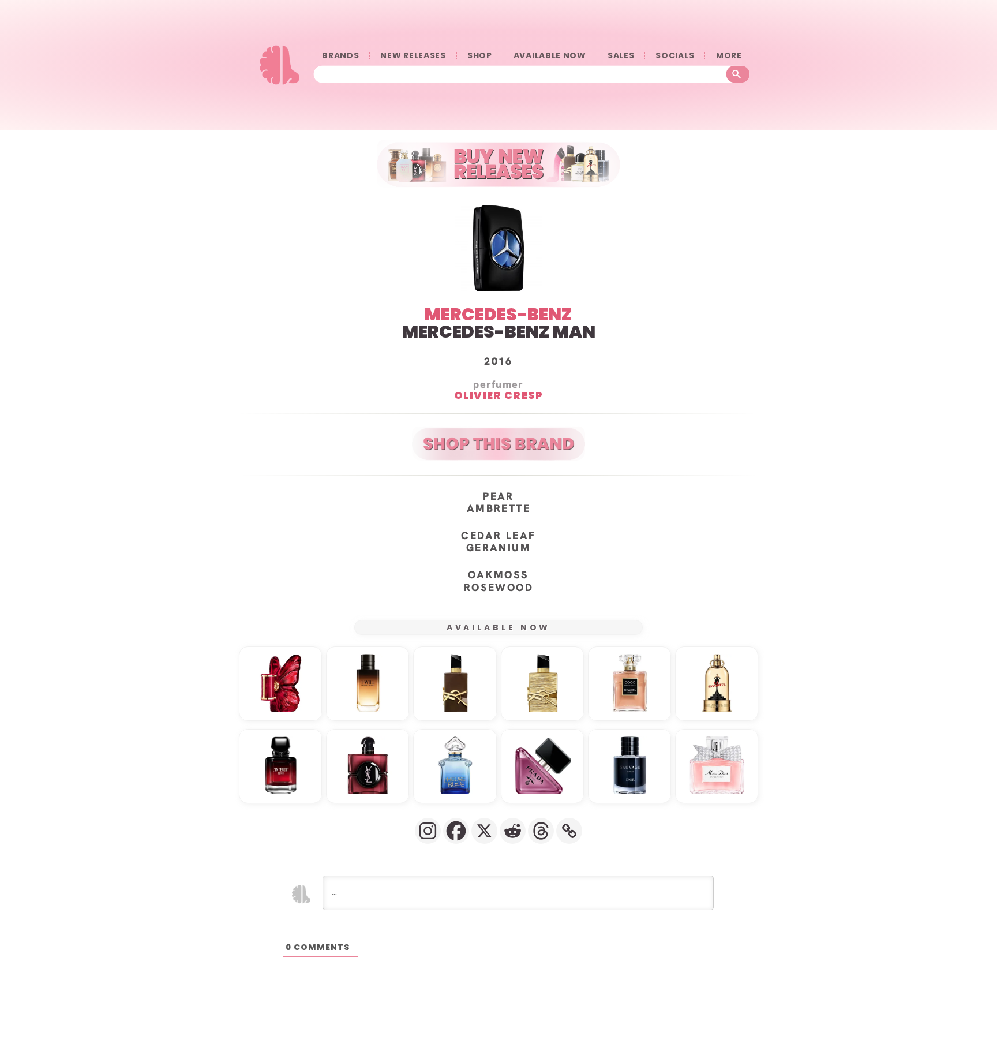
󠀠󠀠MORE (728, 55)
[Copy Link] (569, 831)
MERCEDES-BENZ (498, 314)
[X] (484, 831)
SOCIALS (674, 55)
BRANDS (340, 55)
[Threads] (541, 831)
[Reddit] (513, 831)
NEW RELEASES (412, 55)
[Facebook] (456, 831)
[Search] (738, 74)
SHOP (479, 55)
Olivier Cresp (499, 395)
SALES (621, 55)
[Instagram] (428, 831)
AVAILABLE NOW (550, 55)
